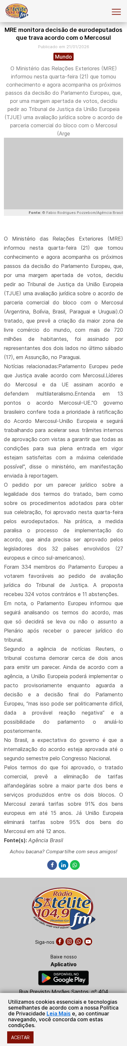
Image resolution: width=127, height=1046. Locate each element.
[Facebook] (53, 865)
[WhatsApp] (75, 865)
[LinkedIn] (64, 865)
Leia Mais (59, 1013)
